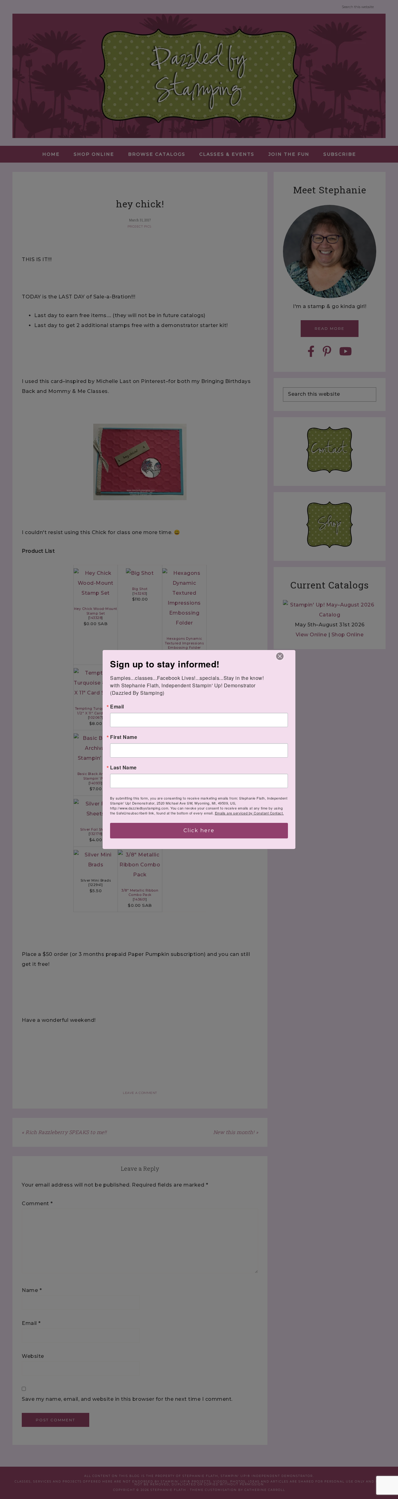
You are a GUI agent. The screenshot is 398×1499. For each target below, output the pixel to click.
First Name (123, 737)
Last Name (123, 767)
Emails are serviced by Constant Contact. (249, 812)
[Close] (280, 656)
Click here (199, 830)
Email (117, 706)
